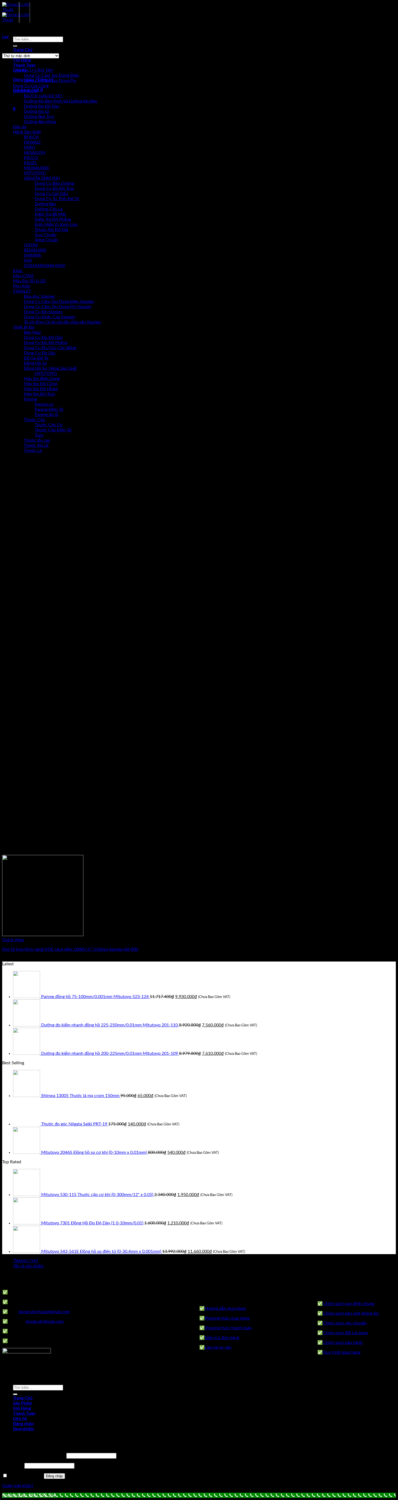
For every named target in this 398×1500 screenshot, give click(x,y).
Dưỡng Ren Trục (39, 116)
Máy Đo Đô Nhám (41, 389)
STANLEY (22, 291)
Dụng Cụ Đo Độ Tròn (54, 188)
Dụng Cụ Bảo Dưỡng (54, 183)
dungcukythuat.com (45, 1321)
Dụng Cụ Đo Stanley (43, 312)
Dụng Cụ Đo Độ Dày (43, 337)
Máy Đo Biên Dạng (42, 378)
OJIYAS (31, 245)
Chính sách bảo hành (343, 1342)
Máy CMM (23, 276)
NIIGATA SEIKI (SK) (42, 178)
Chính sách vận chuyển (345, 1323)
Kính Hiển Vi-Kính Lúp (56, 224)
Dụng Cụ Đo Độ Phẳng (45, 343)
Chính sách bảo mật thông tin (351, 1313)
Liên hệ (20, 1418)
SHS (28, 260)
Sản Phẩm (22, 1403)
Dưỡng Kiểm (25, 91)
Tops (39, 435)
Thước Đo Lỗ (36, 445)
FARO (29, 147)
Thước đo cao (37, 440)
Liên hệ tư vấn (218, 1347)
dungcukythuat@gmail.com (44, 1312)
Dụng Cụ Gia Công (30, 86)
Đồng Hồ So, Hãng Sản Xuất (50, 368)
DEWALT (32, 142)
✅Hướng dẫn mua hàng (222, 1308)
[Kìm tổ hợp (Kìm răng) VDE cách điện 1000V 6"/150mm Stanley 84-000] (42, 935)
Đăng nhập (54, 1476)
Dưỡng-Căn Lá (49, 209)
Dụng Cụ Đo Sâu (40, 353)
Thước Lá (33, 450)
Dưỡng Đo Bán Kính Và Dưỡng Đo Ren (60, 101)
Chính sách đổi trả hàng (345, 1333)
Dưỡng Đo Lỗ (36, 111)
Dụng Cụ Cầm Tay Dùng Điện (51, 75)
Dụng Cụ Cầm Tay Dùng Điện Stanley (59, 301)
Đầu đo (20, 127)
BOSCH (31, 137)
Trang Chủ (22, 50)
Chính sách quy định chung (348, 1303)
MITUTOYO (35, 173)
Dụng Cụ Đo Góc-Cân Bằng (50, 348)
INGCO (31, 158)
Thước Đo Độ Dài (51, 229)
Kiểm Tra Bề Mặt (50, 214)
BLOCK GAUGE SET (43, 96)
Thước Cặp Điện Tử (53, 430)
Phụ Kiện (21, 286)
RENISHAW (35, 250)
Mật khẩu (12, 1465)
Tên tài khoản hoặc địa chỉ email (33, 1455)
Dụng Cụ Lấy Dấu (51, 193)
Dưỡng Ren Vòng (40, 122)
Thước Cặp (34, 420)
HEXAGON (34, 152)
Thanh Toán (24, 65)
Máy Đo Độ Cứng (40, 384)
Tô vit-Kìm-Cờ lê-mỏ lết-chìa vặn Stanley (62, 322)
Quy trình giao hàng (341, 1352)
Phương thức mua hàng (227, 1318)
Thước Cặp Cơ (49, 425)
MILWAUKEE (36, 168)
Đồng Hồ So (35, 363)
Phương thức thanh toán (228, 1328)
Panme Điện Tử (49, 409)
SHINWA (32, 255)
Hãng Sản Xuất (27, 132)
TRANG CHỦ (25, 1261)
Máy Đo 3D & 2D (29, 281)
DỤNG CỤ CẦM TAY (33, 70)
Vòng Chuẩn (46, 240)
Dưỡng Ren (45, 204)
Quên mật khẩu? (17, 1486)
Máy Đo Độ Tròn (39, 394)
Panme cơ (44, 404)
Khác (18, 271)
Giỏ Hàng (22, 60)
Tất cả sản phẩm (28, 1266)
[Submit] (15, 1394)
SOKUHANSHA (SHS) (44, 265)
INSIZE (30, 163)
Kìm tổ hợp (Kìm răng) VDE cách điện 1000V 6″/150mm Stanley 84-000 (70, 949)
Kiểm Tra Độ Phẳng (53, 219)
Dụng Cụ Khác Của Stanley (49, 317)
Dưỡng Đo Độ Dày (41, 106)
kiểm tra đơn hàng (222, 1338)
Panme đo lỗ (46, 414)
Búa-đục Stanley (39, 296)
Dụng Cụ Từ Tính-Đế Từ (57, 199)
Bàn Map (32, 332)
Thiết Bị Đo (23, 327)
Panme (30, 399)
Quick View (13, 940)
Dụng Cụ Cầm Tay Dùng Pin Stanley (58, 307)
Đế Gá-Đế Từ (36, 358)
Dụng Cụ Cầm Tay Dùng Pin (50, 80)
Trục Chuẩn (45, 235)
